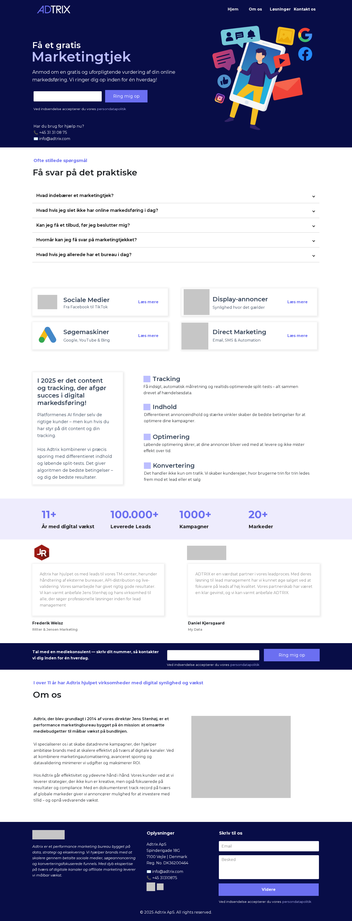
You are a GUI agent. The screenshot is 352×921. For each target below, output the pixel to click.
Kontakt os (305, 9)
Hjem (233, 9)
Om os (255, 9)
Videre (269, 889)
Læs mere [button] (148, 302)
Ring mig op (126, 96)
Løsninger (280, 9)
